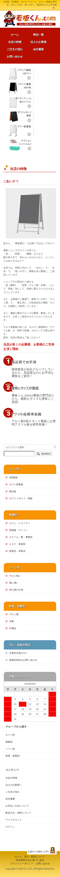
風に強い (13, 582)
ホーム (15, 34)
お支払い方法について (17, 805)
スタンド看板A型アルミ (21, 74)
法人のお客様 (38, 42)
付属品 (12, 628)
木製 (11, 621)
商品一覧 (38, 34)
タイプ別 (10, 735)
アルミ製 (13, 614)
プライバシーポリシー (22, 863)
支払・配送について (34, 856)
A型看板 (13, 477)
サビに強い (15, 575)
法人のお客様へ (14, 785)
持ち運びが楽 (16, 589)
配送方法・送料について (18, 812)
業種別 (9, 741)
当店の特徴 (15, 42)
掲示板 (12, 491)
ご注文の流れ (15, 49)
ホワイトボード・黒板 (21, 116)
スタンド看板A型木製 (21, 88)
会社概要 (38, 49)
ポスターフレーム (21, 102)
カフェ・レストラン (19, 523)
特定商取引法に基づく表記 (30, 860)
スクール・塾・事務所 (20, 537)
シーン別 (10, 748)
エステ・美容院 (17, 544)
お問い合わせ (15, 56)
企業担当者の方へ (18, 653)
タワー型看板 (21, 131)
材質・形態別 (13, 755)
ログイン (10, 826)
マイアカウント (14, 819)
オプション (21, 145)
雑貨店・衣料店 (17, 551)
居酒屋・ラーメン (18, 530)
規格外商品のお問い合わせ (23, 660)
